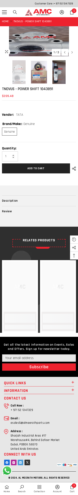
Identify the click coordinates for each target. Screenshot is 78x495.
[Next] (72, 52)
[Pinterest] (20, 462)
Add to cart (36, 168)
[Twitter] (27, 462)
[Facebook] (7, 462)
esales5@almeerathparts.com (30, 423)
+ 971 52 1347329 (63, 3)
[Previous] (64, 52)
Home (5, 21)
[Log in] (61, 12)
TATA (19, 114)
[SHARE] (73, 168)
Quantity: (9, 148)
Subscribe (39, 367)
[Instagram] (14, 462)
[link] (20, 318)
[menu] (4, 12)
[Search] (15, 12)
